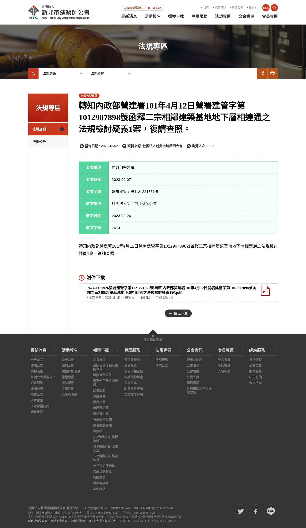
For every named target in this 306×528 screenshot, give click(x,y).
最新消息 (129, 16)
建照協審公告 (102, 375)
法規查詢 (97, 73)
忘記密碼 (224, 365)
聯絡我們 (237, 7)
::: (166, 7)
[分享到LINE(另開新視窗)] (270, 511)
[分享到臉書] (255, 511)
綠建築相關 (101, 413)
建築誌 (97, 431)
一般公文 (37, 359)
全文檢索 (255, 383)
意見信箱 (255, 359)
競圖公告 (37, 388)
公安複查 (130, 365)
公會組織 (193, 371)
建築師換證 (101, 483)
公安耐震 (130, 383)
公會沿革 (193, 365)
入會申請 (224, 371)
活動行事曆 (69, 394)
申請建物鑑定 (133, 377)
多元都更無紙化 (104, 465)
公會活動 (37, 383)
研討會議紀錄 (40, 406)
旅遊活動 (68, 377)
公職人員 (193, 377)
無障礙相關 (101, 408)
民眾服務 (199, 16)
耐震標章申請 (133, 388)
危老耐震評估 (102, 425)
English (253, 7)
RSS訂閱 (255, 377)
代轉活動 (37, 371)
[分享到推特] (241, 511)
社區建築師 (132, 359)
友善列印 (272, 73)
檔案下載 (176, 16)
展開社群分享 (262, 73)
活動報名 (152, 16)
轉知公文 (37, 365)
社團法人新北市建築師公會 (59, 12)
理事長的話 (194, 359)
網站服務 (257, 350)
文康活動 (68, 388)
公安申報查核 (133, 371)
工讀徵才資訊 (133, 394)
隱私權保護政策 (37, 520)
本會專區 (99, 359)
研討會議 (37, 400)
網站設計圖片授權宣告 (102, 520)
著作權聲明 (78, 520)
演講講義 (99, 396)
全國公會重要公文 (43, 377)
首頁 (206, 7)
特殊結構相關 (102, 419)
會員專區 (270, 16)
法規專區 (223, 16)
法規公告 (39, 141)
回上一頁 (181, 313)
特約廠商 (99, 477)
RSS (266, 7)
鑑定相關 (99, 402)
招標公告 (37, 394)
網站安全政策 (59, 520)
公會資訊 (246, 16)
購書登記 (37, 412)
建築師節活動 (71, 371)
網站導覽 (220, 7)
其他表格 (99, 489)
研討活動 (68, 365)
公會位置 (255, 365)
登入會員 (224, 359)
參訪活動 (68, 383)
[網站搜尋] (274, 7)
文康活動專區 (102, 471)
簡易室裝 (99, 390)
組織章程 (193, 383)
